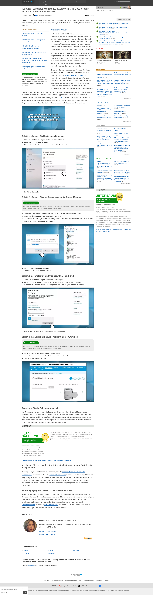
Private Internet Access (57, 475)
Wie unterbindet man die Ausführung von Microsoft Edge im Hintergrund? (104, 138)
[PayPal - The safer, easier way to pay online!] (88, 538)
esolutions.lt (127, 590)
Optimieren (79, 1)
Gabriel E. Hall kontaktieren (48, 531)
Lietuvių (26, 554)
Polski (50, 551)
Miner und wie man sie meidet (121, 61)
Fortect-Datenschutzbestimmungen (47, 460)
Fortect (60, 98)
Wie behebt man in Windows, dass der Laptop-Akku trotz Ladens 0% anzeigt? (122, 82)
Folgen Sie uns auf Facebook (90, 586)
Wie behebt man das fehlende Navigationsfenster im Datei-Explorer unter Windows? (113, 24)
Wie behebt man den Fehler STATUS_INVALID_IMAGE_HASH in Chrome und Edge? (113, 33)
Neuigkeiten (43, 1)
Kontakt (107, 580)
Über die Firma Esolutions (48, 534)
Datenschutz (4, 592)
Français (51, 554)
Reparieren (55, 1)
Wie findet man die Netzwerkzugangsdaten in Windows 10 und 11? (104, 130)
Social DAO (43, 4)
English (26, 551)
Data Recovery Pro (51, 505)
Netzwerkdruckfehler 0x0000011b (76, 75)
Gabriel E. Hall (27, 15)
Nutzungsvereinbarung (57, 580)
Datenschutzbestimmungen (73, 580)
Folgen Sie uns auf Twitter (70, 586)
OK (25, 592)
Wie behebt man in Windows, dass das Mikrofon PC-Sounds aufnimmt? (122, 74)
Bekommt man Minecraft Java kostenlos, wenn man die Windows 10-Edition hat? (122, 139)
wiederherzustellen (28, 505)
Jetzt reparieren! (29, 74)
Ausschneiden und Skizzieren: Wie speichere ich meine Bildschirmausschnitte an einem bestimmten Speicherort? (122, 149)
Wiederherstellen (125, 183)
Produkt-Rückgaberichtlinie (64, 460)
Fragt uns (100, 7)
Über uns (46, 580)
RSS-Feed (55, 586)
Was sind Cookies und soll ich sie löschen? (104, 61)
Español (76, 551)
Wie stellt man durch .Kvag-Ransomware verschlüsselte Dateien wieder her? (122, 172)
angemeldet (31, 565)
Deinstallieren (67, 1)
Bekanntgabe (99, 580)
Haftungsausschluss (88, 580)
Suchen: (116, 1)
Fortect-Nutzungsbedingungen (29, 460)
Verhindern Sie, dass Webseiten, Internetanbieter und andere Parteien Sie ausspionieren (34, 60)
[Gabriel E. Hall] (33, 15)
